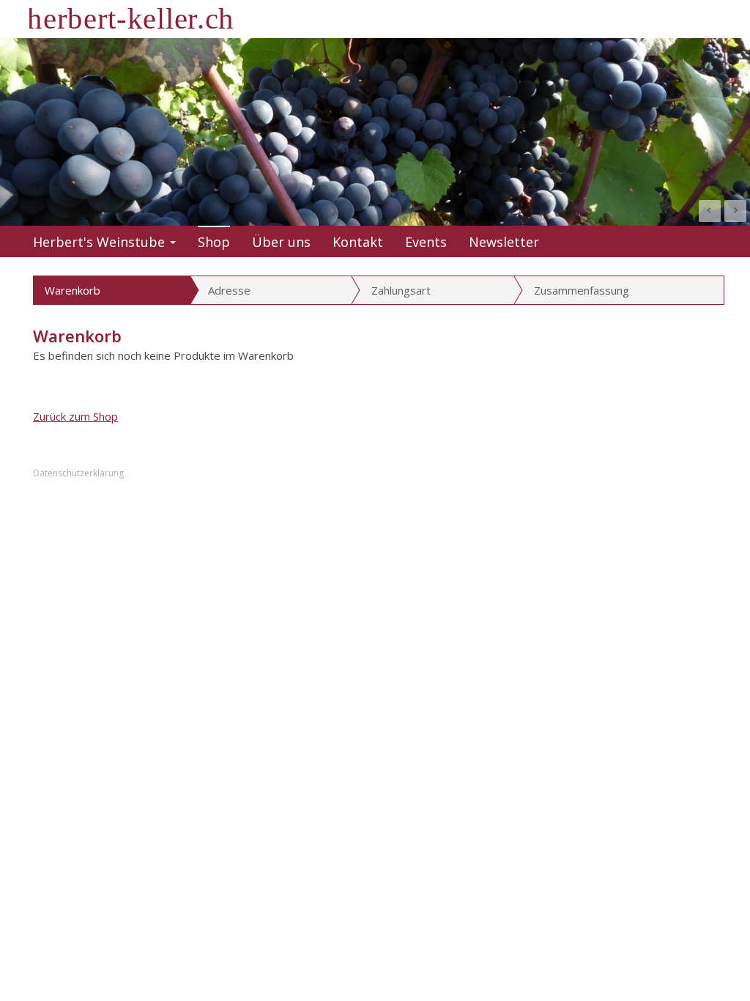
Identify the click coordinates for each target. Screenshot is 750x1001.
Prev (710, 211)
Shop (214, 242)
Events (426, 242)
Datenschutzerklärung (78, 473)
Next (735, 211)
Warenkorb (72, 290)
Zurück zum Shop (75, 416)
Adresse (229, 290)
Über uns (281, 242)
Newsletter (504, 242)
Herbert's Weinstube (99, 242)
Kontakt (358, 242)
